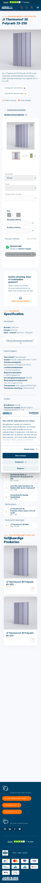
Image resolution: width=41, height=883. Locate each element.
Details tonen (29, 449)
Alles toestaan (20, 456)
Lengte (7, 184)
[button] (16, 156)
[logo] (7, 7)
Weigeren (20, 468)
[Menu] (37, 7)
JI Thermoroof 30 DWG (19, 524)
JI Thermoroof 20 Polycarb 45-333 (19, 634)
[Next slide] (35, 156)
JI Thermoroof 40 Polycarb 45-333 (19, 583)
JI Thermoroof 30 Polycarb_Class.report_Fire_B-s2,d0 (22, 511)
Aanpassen (19, 462)
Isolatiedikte (9, 174)
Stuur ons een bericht (20, 301)
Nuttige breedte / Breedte (13, 194)
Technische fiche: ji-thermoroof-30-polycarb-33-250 (21, 477)
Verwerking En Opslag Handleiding (19, 496)
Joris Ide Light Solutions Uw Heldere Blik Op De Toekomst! (22, 487)
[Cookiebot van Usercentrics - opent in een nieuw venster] (29, 413)
